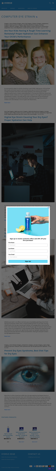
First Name (11, 242)
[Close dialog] (48, 207)
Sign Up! (28, 261)
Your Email (11, 254)
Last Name (11, 248)
